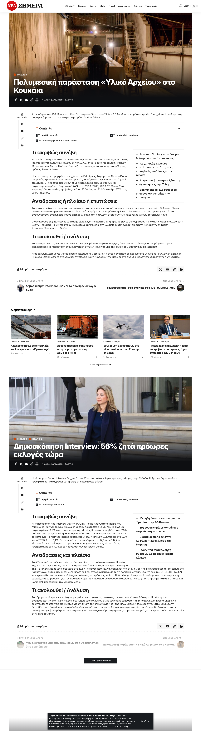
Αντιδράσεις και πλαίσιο (51, 504)
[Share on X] (21, 100)
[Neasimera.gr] (25, 6)
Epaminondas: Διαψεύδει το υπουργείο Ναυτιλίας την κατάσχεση (156, 193)
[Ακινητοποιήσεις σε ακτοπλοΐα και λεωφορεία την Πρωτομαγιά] (31, 327)
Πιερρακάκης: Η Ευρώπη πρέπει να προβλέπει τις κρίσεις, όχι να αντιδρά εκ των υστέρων (169, 349)
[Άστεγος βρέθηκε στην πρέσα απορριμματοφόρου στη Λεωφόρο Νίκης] (77, 327)
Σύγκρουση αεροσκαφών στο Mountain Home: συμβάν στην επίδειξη (121, 349)
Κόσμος (117, 342)
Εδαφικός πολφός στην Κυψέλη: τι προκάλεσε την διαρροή (154, 540)
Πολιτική (37, 439)
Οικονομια (164, 342)
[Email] (26, 100)
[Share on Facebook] (16, 100)
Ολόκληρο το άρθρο (100, 660)
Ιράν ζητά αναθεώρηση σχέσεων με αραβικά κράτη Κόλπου (154, 553)
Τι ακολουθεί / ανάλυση (125, 135)
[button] (145, 721)
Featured (22, 74)
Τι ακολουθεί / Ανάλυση (125, 499)
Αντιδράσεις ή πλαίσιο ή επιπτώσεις (58, 140)
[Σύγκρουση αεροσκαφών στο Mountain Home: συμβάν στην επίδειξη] (123, 327)
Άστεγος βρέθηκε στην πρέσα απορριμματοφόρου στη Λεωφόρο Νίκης (75, 349)
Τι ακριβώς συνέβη (48, 135)
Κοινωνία (25, 342)
